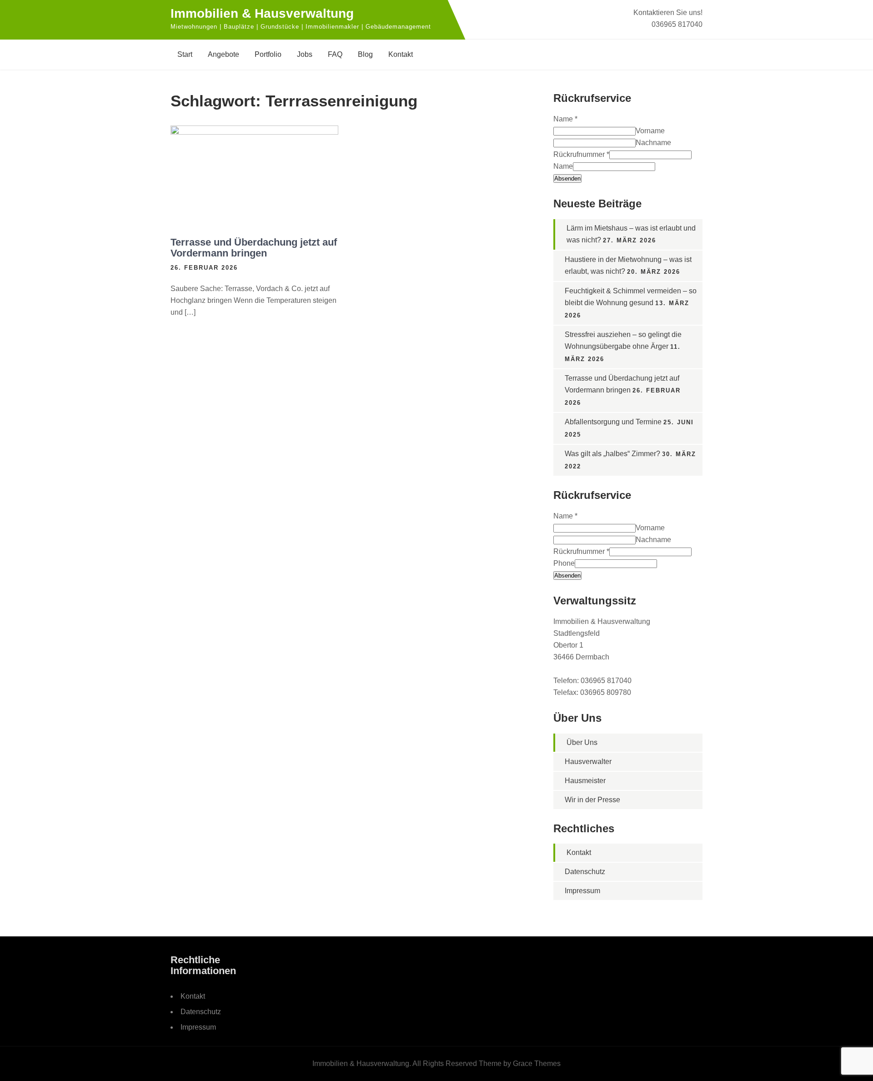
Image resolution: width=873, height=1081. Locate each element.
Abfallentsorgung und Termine (613, 422)
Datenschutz (585, 871)
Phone (564, 563)
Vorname (650, 131)
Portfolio (268, 54)
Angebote (223, 54)
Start (184, 54)
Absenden (567, 178)
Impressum (582, 891)
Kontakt (400, 54)
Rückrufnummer (581, 154)
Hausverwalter (588, 761)
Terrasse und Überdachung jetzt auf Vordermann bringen (254, 247)
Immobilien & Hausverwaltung (262, 13)
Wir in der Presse (592, 800)
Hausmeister (585, 780)
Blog (365, 54)
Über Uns (582, 742)
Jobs (304, 54)
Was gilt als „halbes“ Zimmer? (612, 454)
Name (565, 119)
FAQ (335, 54)
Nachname (653, 142)
